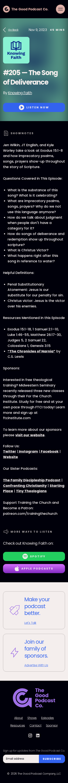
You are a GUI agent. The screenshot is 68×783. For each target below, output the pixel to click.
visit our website (30, 435)
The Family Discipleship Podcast (31, 480)
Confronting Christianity (25, 485)
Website (10, 457)
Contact (35, 725)
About (18, 718)
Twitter (9, 451)
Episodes (47, 718)
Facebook (49, 451)
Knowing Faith (20, 92)
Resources (17, 725)
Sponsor (52, 725)
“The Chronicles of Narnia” (31, 351)
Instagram (28, 451)
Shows (32, 718)
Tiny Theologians (31, 491)
